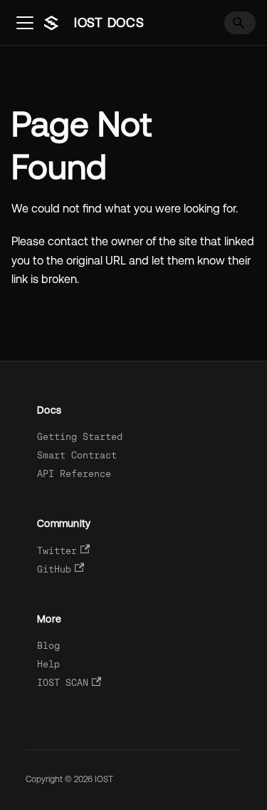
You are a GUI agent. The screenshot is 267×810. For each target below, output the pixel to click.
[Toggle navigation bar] (25, 23)
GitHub (54, 569)
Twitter (57, 550)
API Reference (74, 473)
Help (48, 664)
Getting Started (79, 436)
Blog (48, 645)
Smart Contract (77, 455)
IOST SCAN (62, 682)
